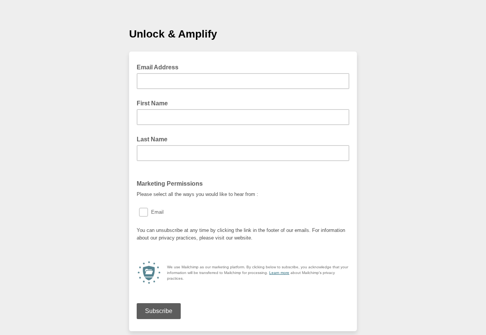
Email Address (160, 67)
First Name (152, 103)
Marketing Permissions (170, 183)
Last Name (152, 139)
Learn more (279, 273)
